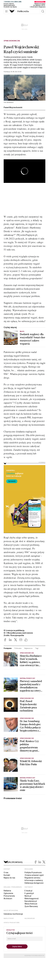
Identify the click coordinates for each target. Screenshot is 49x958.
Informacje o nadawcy (34, 880)
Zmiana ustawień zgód (34, 875)
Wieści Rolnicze (31, 904)
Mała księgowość (32, 898)
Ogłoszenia (8, 893)
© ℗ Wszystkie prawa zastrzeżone (18, 633)
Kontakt (7, 875)
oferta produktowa (11, 922)
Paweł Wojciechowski (13, 107)
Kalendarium (30, 918)
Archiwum (8, 898)
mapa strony (9, 918)
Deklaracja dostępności (34, 883)
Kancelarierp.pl (31, 901)
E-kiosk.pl (28, 891)
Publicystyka (23, 11)
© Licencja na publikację (14, 630)
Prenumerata (9, 896)
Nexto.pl (28, 896)
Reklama (7, 891)
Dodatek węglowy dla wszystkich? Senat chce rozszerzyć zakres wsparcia (32, 339)
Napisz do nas (9, 878)
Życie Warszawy (31, 906)
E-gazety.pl (29, 893)
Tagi (36, 648)
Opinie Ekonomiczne (12, 41)
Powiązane (8, 648)
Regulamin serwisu (32, 878)
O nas (6, 872)
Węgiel (22, 331)
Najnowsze (28, 648)
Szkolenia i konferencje (13, 914)
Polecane (17, 648)
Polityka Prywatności (33, 872)
